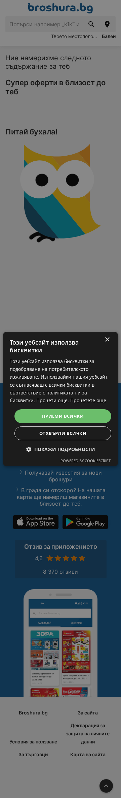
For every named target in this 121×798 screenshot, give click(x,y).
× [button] (107, 339)
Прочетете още (88, 400)
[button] (60, 449)
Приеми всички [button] (63, 416)
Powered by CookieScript (86, 460)
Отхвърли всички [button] (62, 433)
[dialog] (60, 399)
